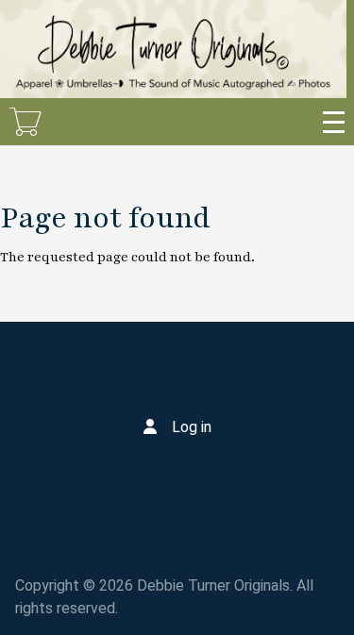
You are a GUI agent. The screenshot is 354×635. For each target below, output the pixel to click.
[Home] (173, 49)
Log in (191, 427)
